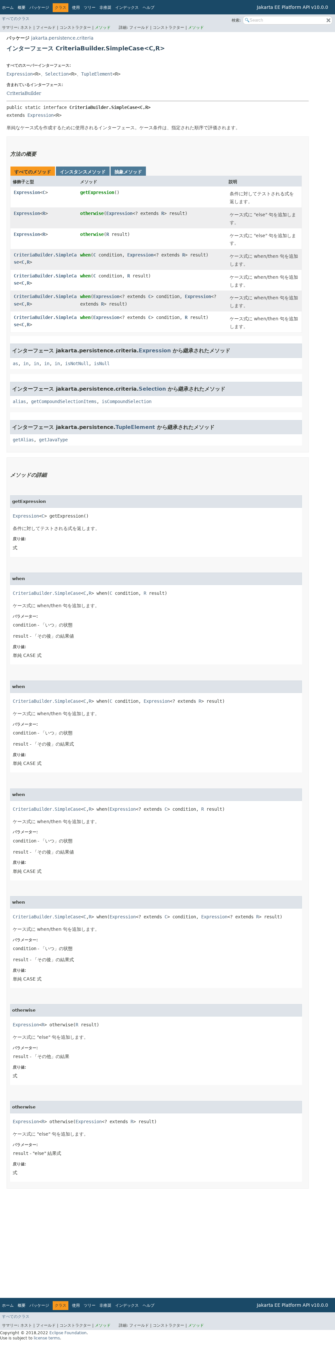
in (25, 363)
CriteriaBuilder (24, 93)
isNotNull (77, 363)
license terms (47, 1338)
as (15, 363)
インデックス (127, 7)
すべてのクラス (15, 18)
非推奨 (105, 7)
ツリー (90, 7)
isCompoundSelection (126, 401)
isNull (102, 363)
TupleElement (97, 74)
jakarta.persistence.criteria (62, 38)
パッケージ (39, 7)
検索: (236, 20)
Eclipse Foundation (68, 1333)
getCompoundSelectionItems (64, 401)
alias (19, 401)
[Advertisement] (158, 1241)
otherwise (92, 213)
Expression (20, 74)
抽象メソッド (128, 171)
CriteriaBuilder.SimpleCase (47, 593)
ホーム (8, 7)
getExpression (97, 192)
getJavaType (53, 439)
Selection (57, 74)
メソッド (103, 27)
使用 (76, 7)
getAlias (23, 439)
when (85, 254)
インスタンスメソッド (83, 171)
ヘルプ (148, 7)
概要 (22, 7)
